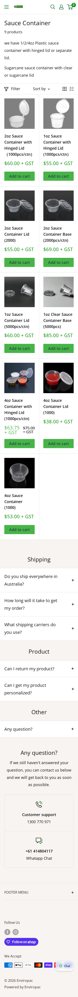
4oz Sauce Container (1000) (13, 501)
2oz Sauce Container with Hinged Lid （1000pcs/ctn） (19, 145)
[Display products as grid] (65, 89)
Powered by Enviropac (22, 987)
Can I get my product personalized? (25, 689)
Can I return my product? (29, 669)
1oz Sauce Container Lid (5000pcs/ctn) (16, 320)
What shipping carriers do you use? (30, 628)
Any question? (18, 729)
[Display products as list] (72, 89)
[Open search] (52, 7)
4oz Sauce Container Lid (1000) (55, 406)
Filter (15, 88)
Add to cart (19, 176)
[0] (70, 7)
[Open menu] (6, 7)
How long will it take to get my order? (30, 604)
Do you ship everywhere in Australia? (30, 580)
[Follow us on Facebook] (7, 932)
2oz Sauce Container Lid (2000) (16, 234)
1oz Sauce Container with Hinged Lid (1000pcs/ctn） (57, 145)
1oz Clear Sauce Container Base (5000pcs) (57, 320)
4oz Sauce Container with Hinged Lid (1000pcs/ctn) (18, 409)
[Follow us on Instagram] (16, 932)
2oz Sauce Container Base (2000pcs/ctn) (57, 234)
